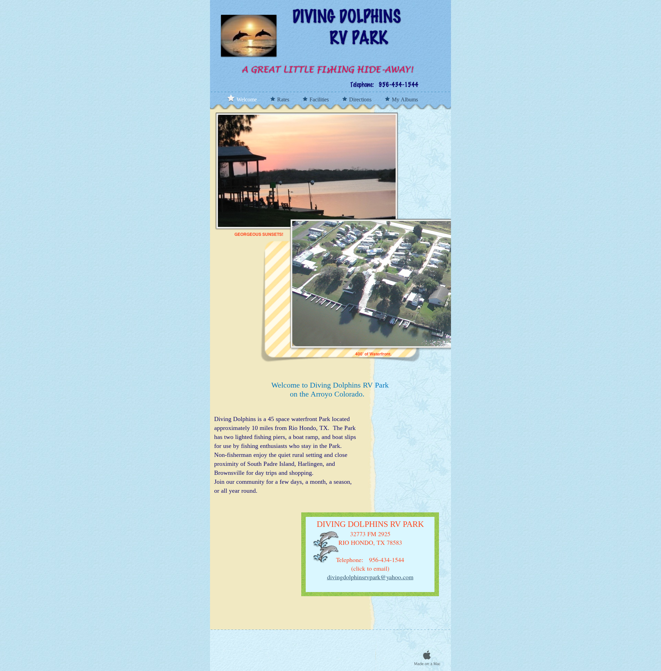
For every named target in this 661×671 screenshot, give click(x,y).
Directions (361, 99)
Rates (284, 99)
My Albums (405, 99)
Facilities (319, 99)
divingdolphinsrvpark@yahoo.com (370, 577)
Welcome (247, 99)
